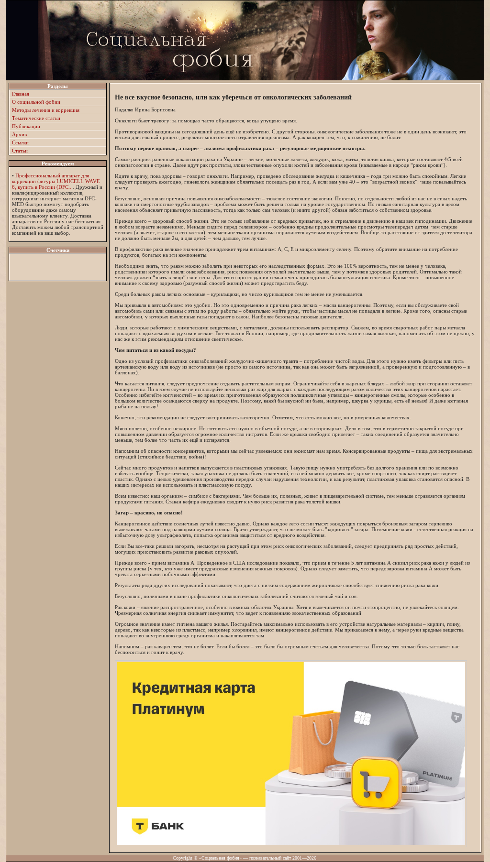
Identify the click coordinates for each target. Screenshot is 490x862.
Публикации (26, 126)
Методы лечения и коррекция (45, 110)
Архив (19, 134)
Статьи (20, 150)
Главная (20, 94)
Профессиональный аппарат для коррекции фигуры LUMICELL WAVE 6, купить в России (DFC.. (56, 181)
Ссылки (20, 142)
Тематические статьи (36, 118)
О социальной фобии (36, 102)
